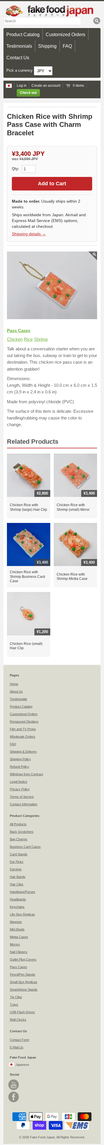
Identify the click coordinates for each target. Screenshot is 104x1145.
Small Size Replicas (23, 982)
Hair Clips (16, 884)
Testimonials (19, 46)
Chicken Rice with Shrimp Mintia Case (72, 576)
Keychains (17, 907)
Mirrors (15, 944)
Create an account (45, 86)
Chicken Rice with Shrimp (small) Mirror (73, 507)
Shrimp (41, 339)
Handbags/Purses (22, 892)
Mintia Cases (19, 937)
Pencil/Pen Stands (22, 974)
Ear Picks (16, 861)
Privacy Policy (20, 789)
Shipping (47, 46)
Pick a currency (20, 71)
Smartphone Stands (24, 989)
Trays (14, 1004)
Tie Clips (16, 997)
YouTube (13, 1084)
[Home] (52, 11)
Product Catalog (23, 34)
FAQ (67, 46)
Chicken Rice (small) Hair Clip (26, 646)
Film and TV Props (23, 729)
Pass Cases (18, 330)
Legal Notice (18, 781)
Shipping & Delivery (23, 751)
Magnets (16, 922)
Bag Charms (18, 839)
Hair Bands (17, 876)
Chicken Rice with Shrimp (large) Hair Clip (28, 507)
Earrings (16, 869)
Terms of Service (22, 796)
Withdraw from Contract (26, 774)
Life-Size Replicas (22, 914)
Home (14, 684)
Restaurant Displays (24, 721)
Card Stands (18, 854)
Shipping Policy (20, 759)
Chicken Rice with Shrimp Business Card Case (27, 576)
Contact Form (19, 1040)
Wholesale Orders (22, 736)
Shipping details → (29, 234)
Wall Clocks (18, 1019)
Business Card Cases (25, 846)
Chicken (15, 339)
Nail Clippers (18, 952)
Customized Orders (65, 34)
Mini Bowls (17, 929)
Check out (28, 93)
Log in (22, 86)
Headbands (18, 899)
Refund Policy (19, 766)
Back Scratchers (22, 831)
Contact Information (23, 804)
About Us (16, 691)
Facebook (13, 1097)
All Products (18, 824)
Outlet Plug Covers (23, 959)
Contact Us (17, 57)
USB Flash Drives (22, 1012)
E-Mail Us (16, 1047)
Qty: (16, 169)
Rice (28, 339)
